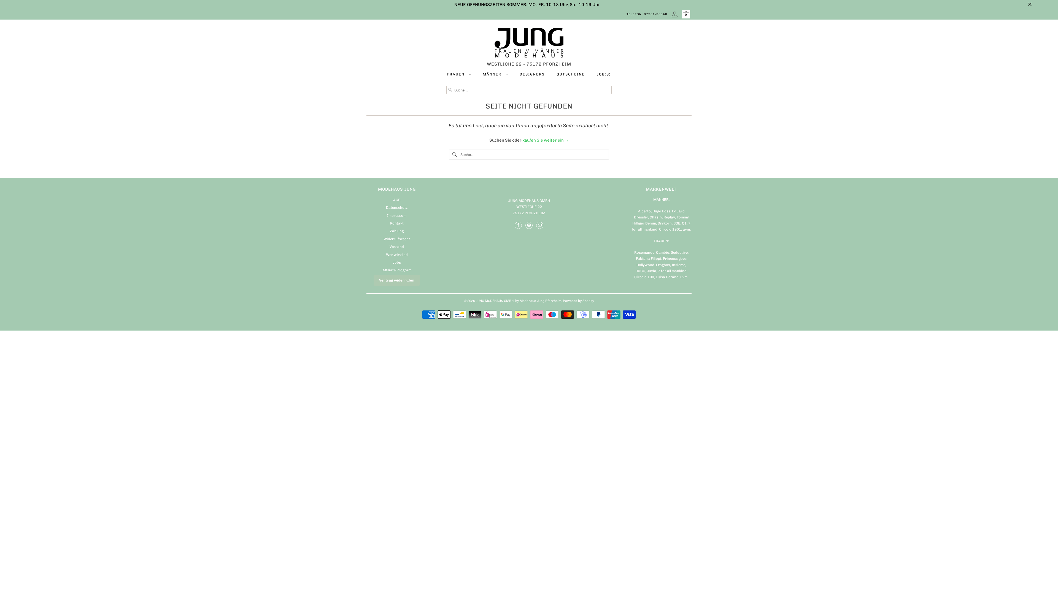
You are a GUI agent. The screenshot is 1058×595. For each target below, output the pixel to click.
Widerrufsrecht (397, 239)
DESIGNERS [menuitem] (532, 74)
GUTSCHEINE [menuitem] (571, 74)
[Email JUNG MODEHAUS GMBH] (539, 225)
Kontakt (397, 223)
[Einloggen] (674, 14)
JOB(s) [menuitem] (604, 74)
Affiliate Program (396, 270)
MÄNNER (493, 74)
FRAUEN (456, 74)
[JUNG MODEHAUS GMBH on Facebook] (518, 225)
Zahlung (397, 231)
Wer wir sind (397, 255)
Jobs (397, 262)
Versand (397, 247)
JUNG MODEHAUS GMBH (495, 301)
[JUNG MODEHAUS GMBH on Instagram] (529, 225)
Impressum (396, 215)
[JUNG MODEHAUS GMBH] (529, 44)
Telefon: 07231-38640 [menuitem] (647, 14)
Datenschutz (396, 207)
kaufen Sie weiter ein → (545, 140)
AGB (396, 200)
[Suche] (454, 154)
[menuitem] (459, 75)
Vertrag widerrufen (396, 280)
